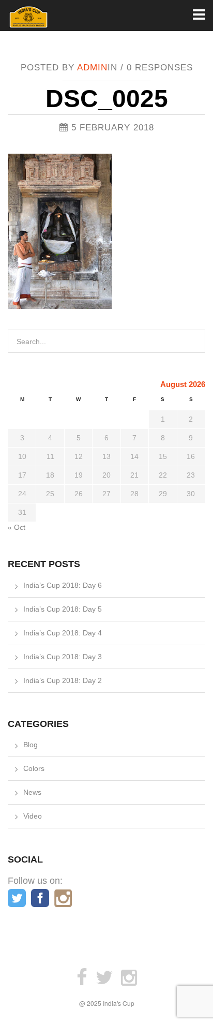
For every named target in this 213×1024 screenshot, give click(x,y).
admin (92, 67)
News (32, 792)
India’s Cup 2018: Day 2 (62, 680)
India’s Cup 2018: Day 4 (62, 633)
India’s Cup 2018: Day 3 (62, 656)
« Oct (16, 527)
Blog (30, 744)
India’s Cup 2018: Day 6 (62, 585)
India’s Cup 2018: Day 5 (62, 609)
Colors (33, 768)
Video (32, 816)
